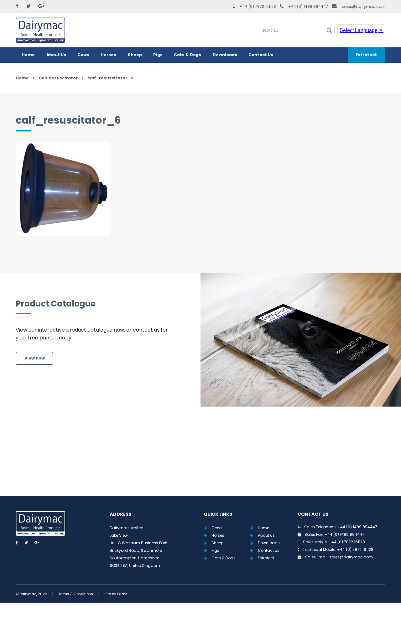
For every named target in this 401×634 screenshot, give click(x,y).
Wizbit (122, 593)
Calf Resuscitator (58, 78)
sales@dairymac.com (363, 6)
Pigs (158, 54)
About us (266, 535)
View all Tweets (201, 458)
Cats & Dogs (187, 54)
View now (34, 358)
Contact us (268, 550)
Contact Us (260, 54)
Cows (83, 54)
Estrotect (366, 54)
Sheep (135, 54)
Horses (108, 54)
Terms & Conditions (75, 593)
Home (28, 54)
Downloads (225, 54)
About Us (56, 54)
